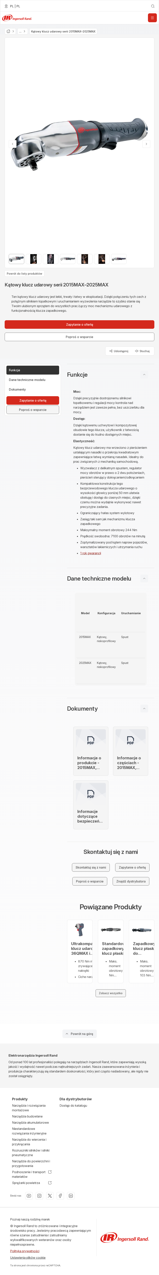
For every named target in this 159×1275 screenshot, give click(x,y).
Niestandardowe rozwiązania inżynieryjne (29, 1131)
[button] (110, 374)
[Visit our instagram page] (39, 1195)
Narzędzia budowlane (27, 1116)
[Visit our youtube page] (29, 1195)
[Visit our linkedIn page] (70, 1195)
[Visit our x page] (50, 1195)
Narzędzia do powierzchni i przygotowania (31, 1163)
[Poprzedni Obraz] (12, 144)
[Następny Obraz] (146, 144)
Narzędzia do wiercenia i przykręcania (29, 1142)
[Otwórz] (152, 17)
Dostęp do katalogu (73, 1105)
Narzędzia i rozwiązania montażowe (29, 1108)
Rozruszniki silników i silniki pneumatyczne (30, 1152)
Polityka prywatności (24, 1251)
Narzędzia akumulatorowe (30, 1122)
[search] (152, 6)
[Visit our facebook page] (60, 1195)
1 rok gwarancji (90, 553)
